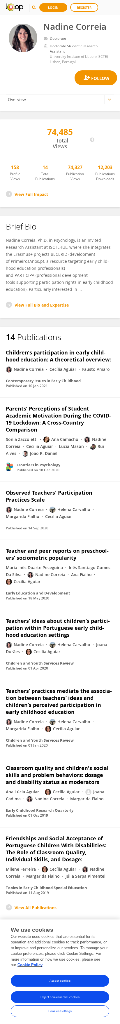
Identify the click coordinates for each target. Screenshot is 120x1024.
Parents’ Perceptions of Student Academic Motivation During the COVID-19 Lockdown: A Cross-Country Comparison (58, 419)
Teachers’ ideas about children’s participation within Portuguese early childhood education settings (58, 627)
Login (53, 7)
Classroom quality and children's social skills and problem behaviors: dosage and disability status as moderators (57, 774)
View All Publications (36, 907)
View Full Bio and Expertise (42, 305)
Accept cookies (60, 980)
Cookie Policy (30, 965)
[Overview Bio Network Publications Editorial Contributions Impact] (60, 99)
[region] (60, 971)
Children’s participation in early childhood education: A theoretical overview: (58, 356)
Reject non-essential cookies (60, 997)
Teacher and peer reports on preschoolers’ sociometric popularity (57, 554)
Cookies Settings (60, 1011)
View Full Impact (31, 194)
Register (84, 7)
